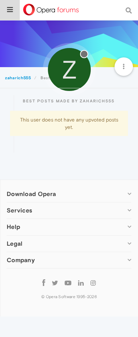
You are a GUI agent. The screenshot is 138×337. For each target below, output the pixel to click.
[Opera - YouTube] (68, 283)
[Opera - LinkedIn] (81, 283)
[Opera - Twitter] (55, 283)
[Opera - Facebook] (44, 283)
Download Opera (31, 193)
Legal (15, 243)
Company (21, 259)
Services (19, 210)
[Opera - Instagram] (93, 283)
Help (13, 226)
